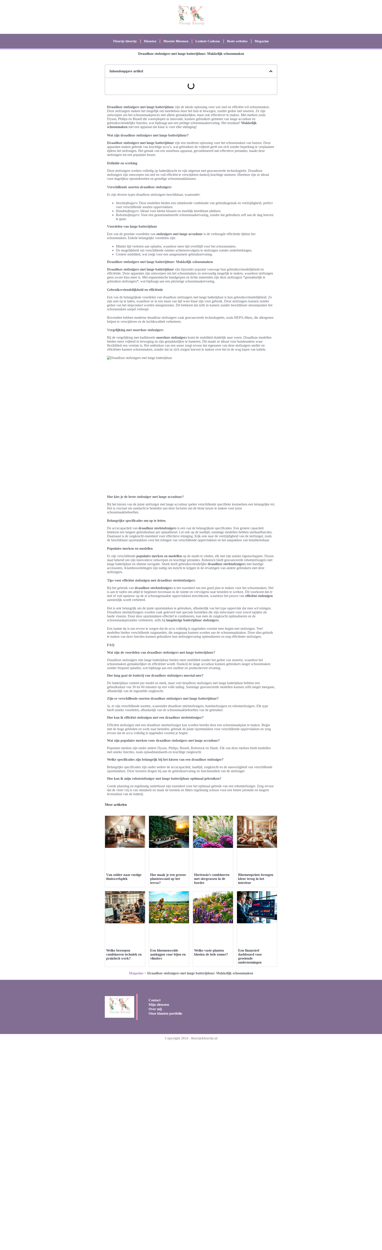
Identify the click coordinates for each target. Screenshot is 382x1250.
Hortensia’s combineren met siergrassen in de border (211, 879)
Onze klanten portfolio (165, 1013)
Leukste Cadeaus (207, 41)
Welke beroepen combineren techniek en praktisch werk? (124, 954)
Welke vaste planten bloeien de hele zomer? (211, 952)
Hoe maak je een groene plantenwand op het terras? (168, 879)
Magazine (262, 41)
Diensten (150, 41)
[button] (271, 71)
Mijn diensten (159, 1004)
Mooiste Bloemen (175, 41)
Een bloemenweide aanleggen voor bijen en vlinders (168, 954)
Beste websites (237, 41)
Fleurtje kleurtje (125, 41)
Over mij (155, 1009)
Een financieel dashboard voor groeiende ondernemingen (250, 956)
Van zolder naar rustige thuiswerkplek (123, 877)
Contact (154, 1000)
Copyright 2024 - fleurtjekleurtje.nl (191, 1038)
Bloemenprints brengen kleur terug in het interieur (255, 879)
